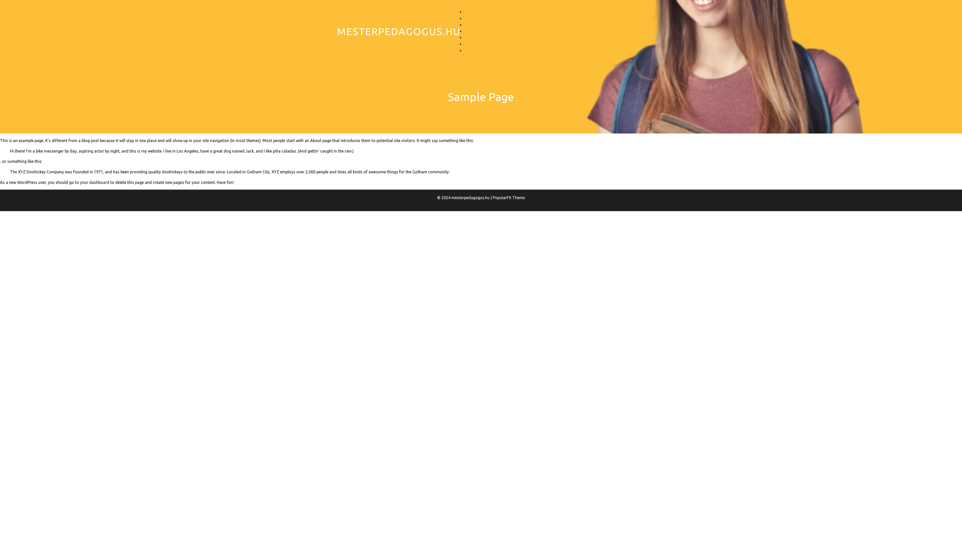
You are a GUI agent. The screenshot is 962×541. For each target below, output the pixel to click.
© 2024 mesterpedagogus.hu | (465, 197)
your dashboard (94, 182)
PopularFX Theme (509, 197)
